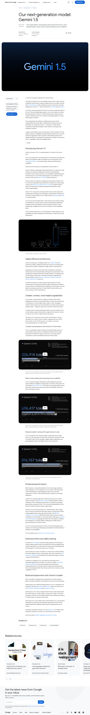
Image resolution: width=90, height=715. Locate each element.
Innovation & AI (21, 2)
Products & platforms (34, 2)
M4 (37, 279)
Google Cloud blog (49, 588)
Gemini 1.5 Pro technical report (46, 533)
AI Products (22, 625)
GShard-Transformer (55, 277)
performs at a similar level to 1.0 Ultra (41, 184)
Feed (55, 2)
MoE (60, 263)
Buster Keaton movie (37, 385)
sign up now (51, 609)
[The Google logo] (7, 712)
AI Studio (53, 107)
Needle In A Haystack (43, 500)
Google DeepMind (54, 625)
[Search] (68, 2)
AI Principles (36, 542)
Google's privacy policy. (32, 706)
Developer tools (32, 625)
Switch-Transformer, (30, 279)
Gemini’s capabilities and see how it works (45, 615)
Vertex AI (62, 107)
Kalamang (33, 519)
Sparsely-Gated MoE (44, 277)
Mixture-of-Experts (42, 177)
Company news (46, 2)
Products (35, 8)
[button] (80, 2)
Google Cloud (43, 625)
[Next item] (10, 679)
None (41, 702)
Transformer (53, 263)
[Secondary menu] (72, 2)
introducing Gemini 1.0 (31, 161)
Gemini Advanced (32, 105)
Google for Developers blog (34, 588)
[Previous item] (6, 679)
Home (20, 8)
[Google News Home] (10, 2)
